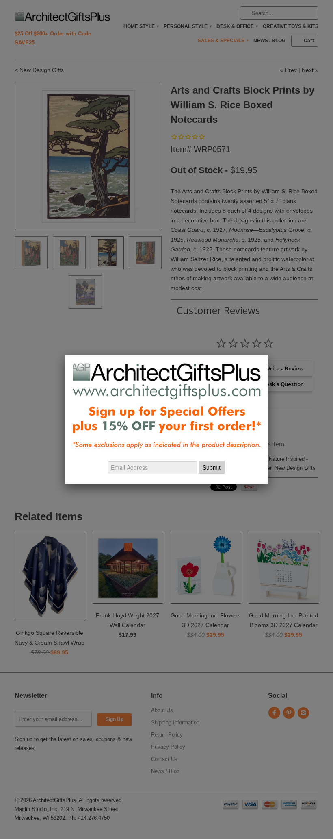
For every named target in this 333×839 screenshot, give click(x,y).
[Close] (268, 355)
